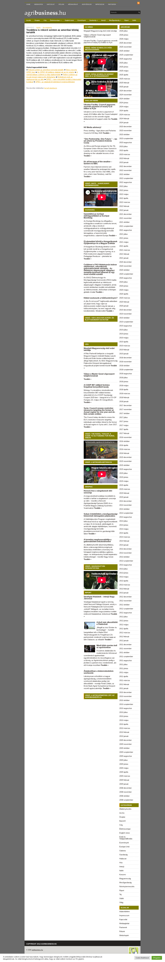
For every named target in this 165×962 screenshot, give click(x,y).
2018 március (124, 393)
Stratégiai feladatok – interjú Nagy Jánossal (99, 598)
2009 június (123, 764)
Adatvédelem (86, 4)
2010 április (123, 724)
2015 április (123, 485)
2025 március (124, 79)
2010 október (124, 700)
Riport (126, 20)
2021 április (123, 246)
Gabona (122, 851)
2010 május (124, 720)
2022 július (123, 186)
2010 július (123, 712)
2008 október (124, 796)
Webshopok (38, 4)
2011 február (124, 684)
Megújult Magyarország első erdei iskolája (100, 31)
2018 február (124, 397)
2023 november (125, 130)
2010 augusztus (125, 708)
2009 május (124, 768)
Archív (28, 20)
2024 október (124, 99)
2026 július (123, 31)
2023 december (125, 126)
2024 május (124, 107)
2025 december (125, 43)
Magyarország (125, 878)
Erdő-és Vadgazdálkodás (125, 838)
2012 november (125, 601)
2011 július (123, 664)
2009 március (124, 776)
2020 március (124, 298)
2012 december (125, 597)
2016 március (124, 449)
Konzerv (122, 874)
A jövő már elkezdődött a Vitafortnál (107, 623)
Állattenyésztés (125, 809)
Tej (120, 894)
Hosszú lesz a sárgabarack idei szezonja (98, 492)
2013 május (124, 577)
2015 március (124, 489)
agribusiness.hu (37, 950)
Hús (121, 863)
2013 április (123, 581)
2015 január (124, 497)
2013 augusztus (125, 565)
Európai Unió (124, 847)
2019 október (124, 318)
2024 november (125, 95)
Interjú (103, 20)
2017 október (124, 413)
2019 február (124, 350)
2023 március (124, 154)
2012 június (123, 621)
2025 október (124, 51)
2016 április (123, 445)
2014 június (123, 525)
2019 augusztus (125, 326)
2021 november (125, 218)
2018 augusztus (125, 374)
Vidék (134, 20)
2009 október (124, 748)
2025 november (125, 47)
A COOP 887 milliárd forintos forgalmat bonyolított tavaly (97, 386)
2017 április (123, 429)
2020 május (124, 290)
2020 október (124, 270)
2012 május (124, 625)
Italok (121, 871)
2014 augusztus (125, 517)
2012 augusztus (125, 613)
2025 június (123, 67)
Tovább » (106, 133)
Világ (121, 902)
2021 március (124, 250)
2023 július (123, 146)
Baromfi (122, 821)
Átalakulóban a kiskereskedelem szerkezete (98, 672)
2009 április (123, 772)
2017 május (124, 425)
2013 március (124, 585)
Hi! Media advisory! (92, 127)
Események (82, 20)
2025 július (123, 63)
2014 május (124, 529)
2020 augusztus (125, 278)
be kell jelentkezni (50, 88)
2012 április (123, 629)
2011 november (125, 648)
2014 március (124, 537)
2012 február (124, 636)
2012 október (124, 605)
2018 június (123, 381)
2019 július (123, 330)
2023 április (123, 150)
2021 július (123, 234)
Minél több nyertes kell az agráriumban (107, 646)
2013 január (124, 593)
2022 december (125, 166)
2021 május (124, 242)
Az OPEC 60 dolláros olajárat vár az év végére (55, 72)
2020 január (124, 306)
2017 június (123, 421)
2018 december (125, 358)
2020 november (125, 266)
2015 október (124, 465)
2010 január (124, 736)
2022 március (124, 202)
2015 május (124, 481)
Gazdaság (93, 20)
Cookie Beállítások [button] (142, 958)
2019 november (125, 314)
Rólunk (61, 4)
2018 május (124, 385)
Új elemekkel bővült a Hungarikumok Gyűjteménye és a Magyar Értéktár (100, 242)
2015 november (125, 461)
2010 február (124, 732)
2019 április (123, 342)
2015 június (123, 477)
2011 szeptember (126, 656)
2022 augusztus (125, 182)
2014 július (123, 521)
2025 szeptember (126, 55)
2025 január (124, 87)
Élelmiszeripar (55, 20)
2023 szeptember (126, 138)
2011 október (124, 652)
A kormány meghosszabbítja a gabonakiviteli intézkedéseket (97, 541)
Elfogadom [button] (157, 958)
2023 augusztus (125, 142)
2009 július (123, 760)
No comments (47, 27)
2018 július (123, 377)
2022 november (125, 170)
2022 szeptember (126, 178)
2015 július (123, 473)
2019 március (124, 346)
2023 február (124, 158)
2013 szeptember (126, 561)
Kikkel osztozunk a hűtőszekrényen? (101, 298)
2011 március (124, 680)
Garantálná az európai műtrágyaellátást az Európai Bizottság (96, 216)
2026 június (123, 35)
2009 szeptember (126, 752)
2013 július (123, 569)
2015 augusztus (125, 469)
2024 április (123, 111)
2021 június (123, 238)
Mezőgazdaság (115, 20)
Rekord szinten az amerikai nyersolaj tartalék (46, 70)
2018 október (124, 366)
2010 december (125, 692)
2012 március (124, 633)
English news (69, 20)
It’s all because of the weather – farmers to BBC (98, 163)
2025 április (123, 75)
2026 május (124, 39)
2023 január (124, 162)
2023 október (124, 134)
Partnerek (112, 4)
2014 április (123, 533)
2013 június (123, 573)
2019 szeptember (126, 322)
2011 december (125, 644)
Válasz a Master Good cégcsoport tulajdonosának (97, 36)
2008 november (125, 792)
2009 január (124, 784)
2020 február (124, 302)
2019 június (123, 334)
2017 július (123, 417)
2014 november (125, 505)
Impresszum (99, 4)
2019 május (124, 338)
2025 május (124, 71)
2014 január (124, 545)
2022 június (123, 190)
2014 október (124, 509)
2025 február (124, 83)
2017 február (124, 433)
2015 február (124, 493)
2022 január (124, 210)
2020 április (123, 294)
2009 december (125, 740)
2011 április (123, 676)
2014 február (124, 541)
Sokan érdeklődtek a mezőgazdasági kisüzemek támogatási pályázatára (100, 515)
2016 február (124, 453)
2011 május (123, 672)
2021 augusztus (125, 230)
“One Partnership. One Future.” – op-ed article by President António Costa (100, 141)
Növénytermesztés (126, 886)
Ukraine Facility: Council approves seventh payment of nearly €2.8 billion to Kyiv (100, 41)
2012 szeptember (126, 609)
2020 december (125, 262)
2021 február (124, 254)
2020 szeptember (126, 274)
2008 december (125, 788)
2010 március (124, 728)
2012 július (123, 617)
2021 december (125, 214)
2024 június (123, 103)
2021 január (124, 258)
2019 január (124, 354)
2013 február (124, 589)
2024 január (124, 122)
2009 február (124, 780)
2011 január (123, 688)
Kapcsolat (51, 4)
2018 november (125, 362)
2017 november (125, 409)
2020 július (123, 282)
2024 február (124, 118)
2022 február (124, 206)
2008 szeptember (126, 800)
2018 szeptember (126, 370)
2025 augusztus (125, 59)
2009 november (125, 744)
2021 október (124, 222)
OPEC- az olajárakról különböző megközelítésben (55, 82)
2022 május (124, 194)
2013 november (125, 553)
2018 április (123, 389)
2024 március (124, 115)
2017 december (125, 405)
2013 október (124, 557)
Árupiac (37, 20)
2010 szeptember (126, 704)
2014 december (125, 501)
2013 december (125, 549)
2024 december (125, 91)
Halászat (122, 859)
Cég (45, 20)
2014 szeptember (126, 513)
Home (28, 4)
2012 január (124, 640)
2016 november (125, 437)
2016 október (124, 441)
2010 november (125, 696)
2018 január (124, 401)
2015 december (125, 457)
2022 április (123, 198)
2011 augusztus (125, 660)
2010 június (123, 716)
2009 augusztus (125, 756)
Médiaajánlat (73, 4)
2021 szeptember (126, 226)
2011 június (123, 668)
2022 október (124, 174)
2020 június (123, 286)
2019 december (125, 310)
